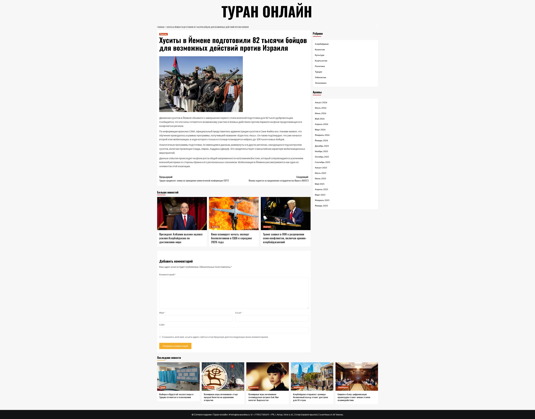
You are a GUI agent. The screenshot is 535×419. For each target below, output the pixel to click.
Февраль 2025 (322, 200)
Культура (319, 55)
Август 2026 (321, 102)
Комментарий (167, 274)
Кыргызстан (321, 60)
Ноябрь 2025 (321, 151)
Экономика (320, 83)
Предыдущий (194, 178)
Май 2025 (319, 183)
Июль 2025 (320, 173)
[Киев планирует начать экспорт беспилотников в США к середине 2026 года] (234, 213)
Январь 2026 (321, 140)
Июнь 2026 (320, 113)
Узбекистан (320, 77)
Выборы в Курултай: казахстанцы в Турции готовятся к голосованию (176, 396)
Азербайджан (322, 44)
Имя (162, 312)
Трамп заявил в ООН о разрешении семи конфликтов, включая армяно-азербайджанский (285, 238)
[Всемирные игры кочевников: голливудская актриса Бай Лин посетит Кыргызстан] (267, 376)
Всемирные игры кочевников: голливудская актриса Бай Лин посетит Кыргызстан (263, 397)
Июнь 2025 (320, 178)
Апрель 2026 (321, 124)
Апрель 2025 (321, 189)
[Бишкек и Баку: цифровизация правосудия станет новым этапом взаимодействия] (356, 376)
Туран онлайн (267, 11)
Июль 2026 (320, 107)
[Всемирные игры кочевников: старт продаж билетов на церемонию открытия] (223, 376)
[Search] (376, 26)
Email (238, 312)
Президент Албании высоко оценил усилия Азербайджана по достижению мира (180, 238)
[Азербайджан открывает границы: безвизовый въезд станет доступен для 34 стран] (312, 376)
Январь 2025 (321, 205)
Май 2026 (319, 118)
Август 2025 (321, 167)
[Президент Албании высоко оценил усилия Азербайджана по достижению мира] (182, 213)
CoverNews (324, 414)
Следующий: (279, 178)
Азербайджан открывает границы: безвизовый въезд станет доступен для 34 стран (310, 397)
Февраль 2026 (322, 135)
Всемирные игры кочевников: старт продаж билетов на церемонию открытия (221, 397)
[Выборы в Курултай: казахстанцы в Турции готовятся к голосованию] (178, 376)
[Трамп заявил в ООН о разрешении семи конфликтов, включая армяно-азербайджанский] (286, 213)
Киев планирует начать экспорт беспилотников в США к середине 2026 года (231, 238)
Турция (318, 71)
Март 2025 (320, 194)
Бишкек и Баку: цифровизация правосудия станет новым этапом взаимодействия (354, 397)
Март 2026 (320, 129)
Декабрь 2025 (322, 145)
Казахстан (320, 49)
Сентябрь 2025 (322, 162)
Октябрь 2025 (322, 156)
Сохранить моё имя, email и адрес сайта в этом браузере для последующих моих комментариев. (215, 337)
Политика (163, 34)
